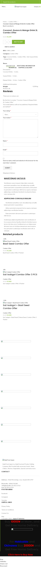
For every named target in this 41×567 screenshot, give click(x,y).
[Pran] (16, 398)
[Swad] (16, 348)
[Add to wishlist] (5, 256)
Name (5, 141)
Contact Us (5, 513)
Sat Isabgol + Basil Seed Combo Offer (16, 307)
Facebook (4, 493)
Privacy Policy (5, 506)
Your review (7, 117)
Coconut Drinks (12, 57)
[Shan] (16, 365)
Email (5, 149)
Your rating (7, 111)
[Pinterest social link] (13, 63)
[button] (5, 261)
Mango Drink (8, 59)
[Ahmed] (16, 448)
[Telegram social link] (18, 63)
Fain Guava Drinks (32, 57)
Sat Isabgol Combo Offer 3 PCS (20, 274)
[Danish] (16, 431)
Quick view (5, 266)
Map (2, 516)
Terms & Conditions (7, 510)
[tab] (10, 66)
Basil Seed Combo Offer (16, 243)
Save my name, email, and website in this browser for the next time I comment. (20, 162)
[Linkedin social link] (16, 63)
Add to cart (18, 42)
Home (5, 21)
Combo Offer (13, 21)
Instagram (4, 497)
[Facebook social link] (9, 63)
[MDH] (16, 415)
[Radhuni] (16, 382)
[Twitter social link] (11, 63)
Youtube (4, 500)
